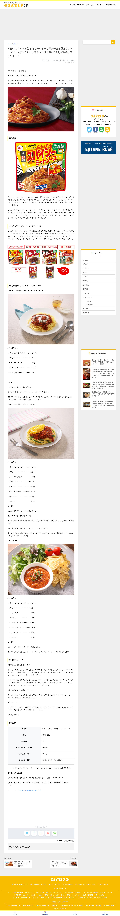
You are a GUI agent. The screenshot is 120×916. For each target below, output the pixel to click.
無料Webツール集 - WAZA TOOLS (72, 905)
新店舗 (85, 289)
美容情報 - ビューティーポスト (25, 895)
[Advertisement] (60, 24)
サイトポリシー (55, 884)
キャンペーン (88, 272)
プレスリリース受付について (106, 5)
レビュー (86, 260)
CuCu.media (89, 304)
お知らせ (86, 312)
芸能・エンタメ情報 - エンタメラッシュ (48, 892)
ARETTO (88, 301)
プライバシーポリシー (39, 884)
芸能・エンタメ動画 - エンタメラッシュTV (93, 897)
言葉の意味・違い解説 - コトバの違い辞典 (100, 905)
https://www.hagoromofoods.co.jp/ (29, 790)
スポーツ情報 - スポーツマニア (49, 895)
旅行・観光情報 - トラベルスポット (94, 895)
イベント (86, 268)
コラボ (85, 276)
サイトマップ (103, 884)
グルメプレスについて (77, 5)
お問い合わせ (90, 5)
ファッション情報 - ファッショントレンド (98, 892)
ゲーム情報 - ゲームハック (73, 892)
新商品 (72, 841)
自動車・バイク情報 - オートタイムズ (26, 897)
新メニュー (87, 285)
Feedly (101, 132)
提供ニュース (88, 297)
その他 (85, 308)
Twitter (89, 132)
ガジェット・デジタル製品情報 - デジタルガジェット (59, 897)
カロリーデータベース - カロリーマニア (20, 905)
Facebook (95, 132)
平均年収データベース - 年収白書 (47, 905)
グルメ (66, 841)
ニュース (86, 293)
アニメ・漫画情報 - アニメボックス (20, 892)
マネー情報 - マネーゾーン (71, 895)
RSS (107, 132)
